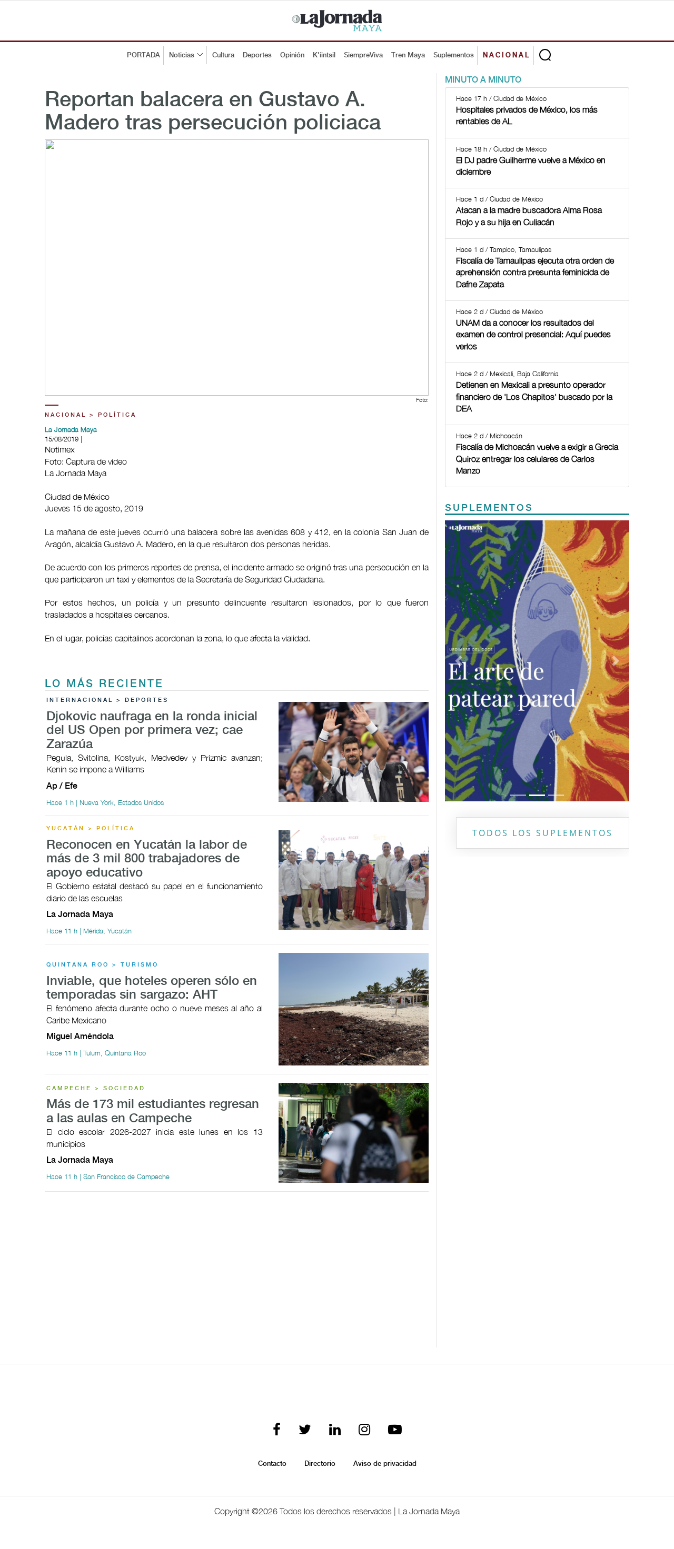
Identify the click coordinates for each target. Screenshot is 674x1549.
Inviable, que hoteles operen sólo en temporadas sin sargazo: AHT (151, 988)
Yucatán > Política (90, 829)
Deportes (257, 55)
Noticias (181, 55)
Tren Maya (408, 55)
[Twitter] (305, 1430)
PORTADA (143, 55)
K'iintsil (324, 55)
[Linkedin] (335, 1430)
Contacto (272, 1463)
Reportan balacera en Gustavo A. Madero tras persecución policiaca (213, 112)
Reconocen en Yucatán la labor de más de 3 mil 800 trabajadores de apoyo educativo (146, 859)
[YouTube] (395, 1430)
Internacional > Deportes (107, 700)
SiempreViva (363, 55)
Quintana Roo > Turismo (102, 965)
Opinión (292, 55)
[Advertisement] (237, 1273)
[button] (459, 660)
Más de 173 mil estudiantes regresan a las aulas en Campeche (152, 1111)
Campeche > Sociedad (95, 1088)
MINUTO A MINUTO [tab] (483, 80)
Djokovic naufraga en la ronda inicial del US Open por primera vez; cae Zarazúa (151, 730)
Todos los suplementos (542, 833)
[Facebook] (277, 1430)
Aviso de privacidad (385, 1463)
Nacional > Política (90, 415)
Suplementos (453, 55)
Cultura (223, 55)
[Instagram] (364, 1430)
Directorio (319, 1463)
